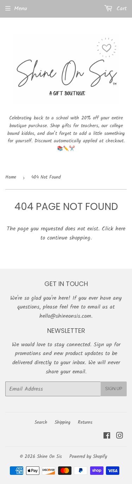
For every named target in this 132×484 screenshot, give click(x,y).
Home (10, 177)
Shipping (62, 422)
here (120, 228)
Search (40, 422)
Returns (85, 422)
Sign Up (113, 389)
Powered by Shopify (88, 456)
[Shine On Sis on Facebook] (107, 436)
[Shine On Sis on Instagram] (119, 436)
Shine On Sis (49, 456)
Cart (120, 8)
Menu (20, 8)
